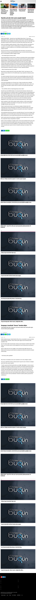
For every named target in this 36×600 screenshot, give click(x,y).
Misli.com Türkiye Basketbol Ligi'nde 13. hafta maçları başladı (13, 178)
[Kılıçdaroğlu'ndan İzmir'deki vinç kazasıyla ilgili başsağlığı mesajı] (18, 144)
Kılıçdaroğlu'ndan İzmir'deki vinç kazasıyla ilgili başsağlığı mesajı (14, 155)
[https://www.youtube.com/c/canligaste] (1, 577)
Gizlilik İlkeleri (18, 595)
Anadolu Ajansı (33, 36)
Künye (7, 595)
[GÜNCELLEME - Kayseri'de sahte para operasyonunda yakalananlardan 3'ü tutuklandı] (18, 463)
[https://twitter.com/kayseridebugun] (3, 577)
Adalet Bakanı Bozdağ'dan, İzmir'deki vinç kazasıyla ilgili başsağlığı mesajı (16, 202)
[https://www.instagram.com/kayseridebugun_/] (5, 577)
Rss (22, 595)
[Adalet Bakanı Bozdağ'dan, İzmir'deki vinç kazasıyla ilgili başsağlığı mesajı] (18, 191)
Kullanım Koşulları (3, 595)
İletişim (10, 595)
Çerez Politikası (14, 595)
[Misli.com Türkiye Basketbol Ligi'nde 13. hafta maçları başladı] (18, 167)
